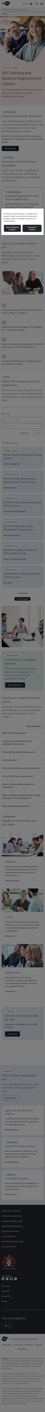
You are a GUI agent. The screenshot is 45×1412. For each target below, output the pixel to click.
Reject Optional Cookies (12, 228)
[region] (22, 221)
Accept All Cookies (32, 228)
